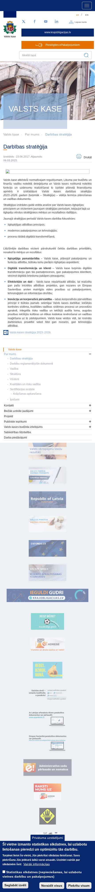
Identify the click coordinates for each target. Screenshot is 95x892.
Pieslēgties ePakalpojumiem (63, 44)
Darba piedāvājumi (15, 437)
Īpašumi (14, 399)
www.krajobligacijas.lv (57, 32)
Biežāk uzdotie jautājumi (18, 411)
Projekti (8, 416)
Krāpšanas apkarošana (27, 393)
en (86, 15)
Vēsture (14, 379)
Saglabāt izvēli (15, 885)
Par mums (32, 134)
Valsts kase (15, 349)
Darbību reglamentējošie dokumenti (31, 363)
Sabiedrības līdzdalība (17, 432)
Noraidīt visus (51, 885)
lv (77, 15)
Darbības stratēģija (58, 134)
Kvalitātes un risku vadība (25, 384)
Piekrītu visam (78, 885)
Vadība (14, 368)
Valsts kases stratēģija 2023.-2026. (30, 332)
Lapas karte (81, 22)
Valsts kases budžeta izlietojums (23, 427)
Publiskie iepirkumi (15, 421)
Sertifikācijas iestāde (22, 389)
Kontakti (9, 405)
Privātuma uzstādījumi (47, 838)
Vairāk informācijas (36, 864)
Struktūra (15, 374)
